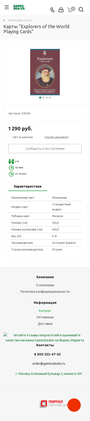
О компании (45, 285)
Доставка (45, 323)
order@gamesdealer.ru (48, 363)
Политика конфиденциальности (45, 291)
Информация (45, 303)
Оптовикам (45, 317)
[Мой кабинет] (61, 10)
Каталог (45, 311)
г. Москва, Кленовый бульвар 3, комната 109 (49, 374)
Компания (45, 277)
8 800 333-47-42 (47, 354)
